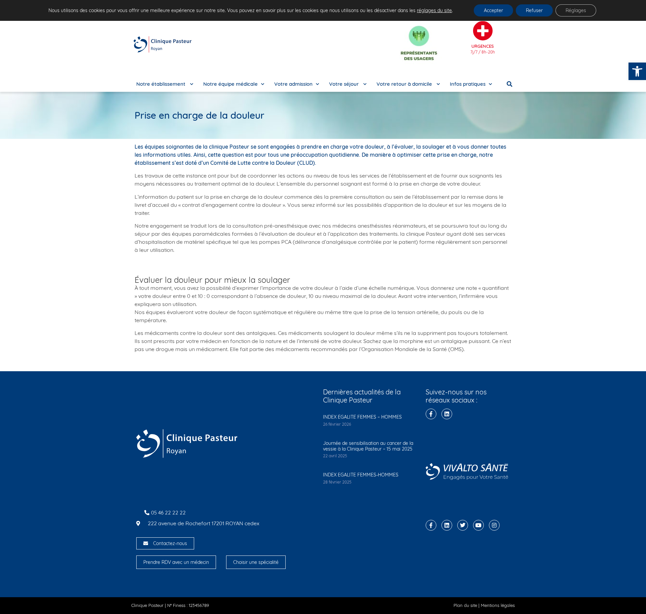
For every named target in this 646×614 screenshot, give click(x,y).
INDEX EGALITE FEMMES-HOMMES (360, 475)
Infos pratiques (468, 84)
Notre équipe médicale (230, 84)
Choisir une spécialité (256, 562)
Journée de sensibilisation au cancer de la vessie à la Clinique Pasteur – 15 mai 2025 (368, 446)
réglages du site (434, 10)
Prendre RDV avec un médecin (176, 562)
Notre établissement (161, 84)
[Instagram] (494, 525)
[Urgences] (483, 31)
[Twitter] (462, 525)
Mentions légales (498, 605)
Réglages (576, 10)
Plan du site (465, 605)
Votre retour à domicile (404, 84)
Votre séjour (344, 84)
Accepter (493, 10)
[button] (637, 71)
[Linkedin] (446, 414)
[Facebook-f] (431, 414)
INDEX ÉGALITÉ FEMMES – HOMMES (362, 417)
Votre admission (293, 84)
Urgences (482, 46)
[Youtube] (478, 525)
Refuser (534, 10)
